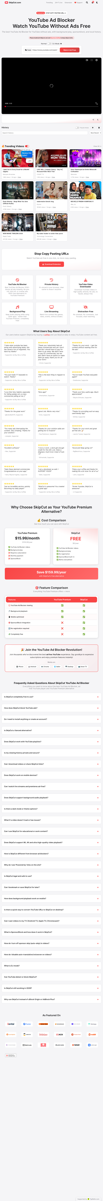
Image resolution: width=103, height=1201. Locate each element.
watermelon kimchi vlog (45, 201)
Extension (68, 3)
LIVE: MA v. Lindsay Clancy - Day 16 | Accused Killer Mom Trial (50, 170)
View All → (97, 146)
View (19, 177)
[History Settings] (92, 127)
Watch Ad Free (69, 50)
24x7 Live (58, 3)
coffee (47, 335)
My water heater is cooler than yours (50, 233)
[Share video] (93, 119)
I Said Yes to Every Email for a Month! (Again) (16, 170)
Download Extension (53, 264)
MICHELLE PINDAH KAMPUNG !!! (82, 201)
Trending (49, 3)
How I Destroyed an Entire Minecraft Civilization (83, 170)
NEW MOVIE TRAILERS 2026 (13, 233)
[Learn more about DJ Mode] (61, 44)
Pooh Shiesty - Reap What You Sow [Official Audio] (15, 202)
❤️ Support (78, 3)
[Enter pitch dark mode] (98, 119)
